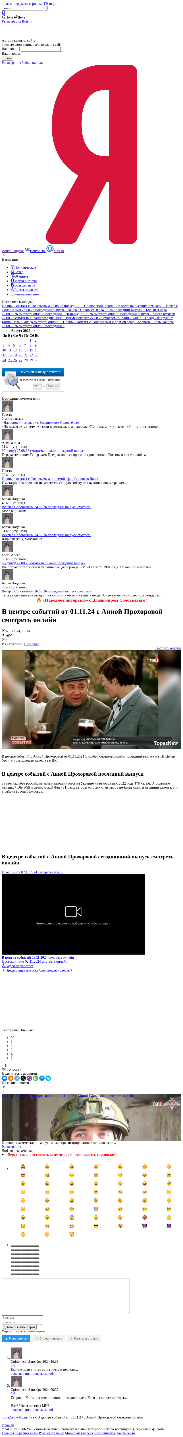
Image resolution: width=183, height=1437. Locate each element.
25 (10, 360)
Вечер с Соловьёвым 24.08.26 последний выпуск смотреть (46, 507)
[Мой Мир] (42, 1078)
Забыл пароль (32, 62)
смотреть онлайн (38, 957)
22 (31, 355)
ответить (17, 1373)
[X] (23, 1078)
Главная (8, 1433)
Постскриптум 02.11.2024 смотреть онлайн (34, 961)
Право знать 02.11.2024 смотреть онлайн (33, 872)
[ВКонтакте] (4, 1078)
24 (4, 360)
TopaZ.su (8, 1417)
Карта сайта (126, 1433)
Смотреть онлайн (168, 648)
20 (20, 355)
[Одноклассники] (10, 1078)
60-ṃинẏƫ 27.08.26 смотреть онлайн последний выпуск (43, 451)
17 (4, 355)
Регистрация (11, 21)
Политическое (105, 1433)
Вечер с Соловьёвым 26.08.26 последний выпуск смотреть (46, 591)
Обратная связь (26, 1433)
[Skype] (48, 1078)
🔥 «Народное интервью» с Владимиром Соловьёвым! (91, 600)
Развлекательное (51, 1433)
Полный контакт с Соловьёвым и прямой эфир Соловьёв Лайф (50, 479)
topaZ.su (8, 1425)
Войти (27, 21)
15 (31, 350)
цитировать (34, 1373)
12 (15, 350)
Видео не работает (19, 966)
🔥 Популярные (16, 1338)
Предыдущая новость (21, 970)
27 (20, 360)
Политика (31, 644)
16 (36, 350)
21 (26, 355)
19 (15, 355)
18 (10, 355)
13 (20, 350)
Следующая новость (54, 970)
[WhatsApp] (35, 1078)
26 (15, 360)
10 (4, 350)
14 (26, 350)
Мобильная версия (79, 1433)
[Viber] (29, 1078)
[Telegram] (17, 1078)
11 (9, 350)
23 (36, 355)
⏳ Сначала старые (83, 1338)
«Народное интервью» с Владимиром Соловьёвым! (41, 422)
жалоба (49, 1373)
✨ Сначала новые (48, 1338)
